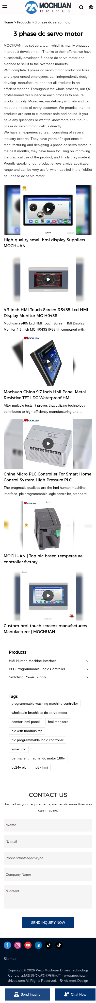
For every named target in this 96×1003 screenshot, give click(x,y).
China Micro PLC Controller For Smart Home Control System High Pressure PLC (47, 477)
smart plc (19, 749)
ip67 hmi (41, 767)
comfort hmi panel (26, 722)
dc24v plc (19, 767)
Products (24, 22)
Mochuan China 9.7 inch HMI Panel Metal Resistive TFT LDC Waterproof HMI (45, 395)
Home (8, 22)
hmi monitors (58, 722)
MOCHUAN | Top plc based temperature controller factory (43, 559)
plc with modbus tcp (27, 731)
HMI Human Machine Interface (33, 661)
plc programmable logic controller (38, 740)
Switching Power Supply (27, 677)
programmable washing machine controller (45, 703)
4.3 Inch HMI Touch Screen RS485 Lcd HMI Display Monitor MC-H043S (46, 312)
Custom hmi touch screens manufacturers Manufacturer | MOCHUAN (45, 629)
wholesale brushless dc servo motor (39, 713)
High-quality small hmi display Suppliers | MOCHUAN (45, 243)
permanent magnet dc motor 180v (38, 758)
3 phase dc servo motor (53, 22)
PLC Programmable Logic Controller (37, 669)
